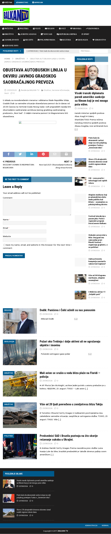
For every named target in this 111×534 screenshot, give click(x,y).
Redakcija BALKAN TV (30, 90)
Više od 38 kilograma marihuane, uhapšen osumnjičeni (97, 277)
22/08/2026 (47, 443)
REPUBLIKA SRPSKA (68, 34)
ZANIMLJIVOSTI (11, 40)
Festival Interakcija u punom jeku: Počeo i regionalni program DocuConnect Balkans (97, 220)
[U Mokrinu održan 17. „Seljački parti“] (80, 295)
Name (6, 219)
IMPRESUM (38, 2)
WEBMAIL (105, 525)
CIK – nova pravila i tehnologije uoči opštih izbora (97, 180)
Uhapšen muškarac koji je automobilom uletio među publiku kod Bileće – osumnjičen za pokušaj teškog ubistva (97, 200)
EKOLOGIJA (82, 40)
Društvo (47, 90)
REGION (50, 29)
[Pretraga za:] (93, 50)
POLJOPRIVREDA (47, 40)
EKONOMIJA (93, 29)
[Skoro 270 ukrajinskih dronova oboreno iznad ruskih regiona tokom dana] (80, 162)
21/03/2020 (12, 90)
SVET (63, 29)
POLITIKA (23, 29)
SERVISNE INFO (11, 46)
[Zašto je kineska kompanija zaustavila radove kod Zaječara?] (80, 262)
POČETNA (8, 29)
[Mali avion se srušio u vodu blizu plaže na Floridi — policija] (20, 383)
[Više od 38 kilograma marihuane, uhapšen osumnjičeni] (80, 278)
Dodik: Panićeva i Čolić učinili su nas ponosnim (67, 310)
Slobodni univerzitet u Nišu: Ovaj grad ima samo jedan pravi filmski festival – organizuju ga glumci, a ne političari (97, 241)
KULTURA (66, 40)
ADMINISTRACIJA (91, 525)
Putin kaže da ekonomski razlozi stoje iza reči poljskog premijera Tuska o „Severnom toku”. (97, 143)
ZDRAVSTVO (100, 40)
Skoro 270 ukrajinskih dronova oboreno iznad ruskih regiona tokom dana (97, 163)
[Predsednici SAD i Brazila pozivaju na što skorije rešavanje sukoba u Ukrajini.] (20, 446)
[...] (76, 129)
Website (7, 236)
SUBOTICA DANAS (28, 34)
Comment (7, 197)
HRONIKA (76, 29)
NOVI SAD (47, 34)
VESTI (37, 29)
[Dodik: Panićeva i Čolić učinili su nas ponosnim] (20, 321)
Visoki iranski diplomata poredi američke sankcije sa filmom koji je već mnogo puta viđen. (35, 481)
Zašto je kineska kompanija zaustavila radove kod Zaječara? (97, 261)
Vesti (6, 93)
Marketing (23, 2)
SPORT (86, 34)
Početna (8, 2)
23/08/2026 (82, 108)
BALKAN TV (63, 531)
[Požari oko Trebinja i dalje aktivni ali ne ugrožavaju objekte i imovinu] (20, 352)
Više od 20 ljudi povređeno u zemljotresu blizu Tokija (71, 404)
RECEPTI (29, 40)
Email (6, 228)
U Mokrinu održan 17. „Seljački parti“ (97, 293)
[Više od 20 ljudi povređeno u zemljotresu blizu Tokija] (20, 415)
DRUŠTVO (9, 34)
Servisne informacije (60, 90)
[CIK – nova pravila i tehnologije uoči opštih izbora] (80, 181)
